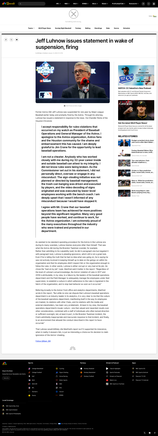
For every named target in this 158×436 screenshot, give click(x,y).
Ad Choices (46, 423)
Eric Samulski (143, 155)
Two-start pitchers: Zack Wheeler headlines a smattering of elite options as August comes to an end (142, 161)
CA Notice (74, 423)
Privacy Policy (53, 423)
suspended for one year (77, 112)
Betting (87, 28)
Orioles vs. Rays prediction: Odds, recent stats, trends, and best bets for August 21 (143, 171)
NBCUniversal (12, 426)
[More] (143, 4)
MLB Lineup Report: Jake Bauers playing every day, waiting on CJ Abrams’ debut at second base (143, 191)
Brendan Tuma (135, 196)
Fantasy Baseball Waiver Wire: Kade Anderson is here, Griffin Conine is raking (142, 151)
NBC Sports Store (31, 423)
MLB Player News (44, 28)
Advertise (4, 423)
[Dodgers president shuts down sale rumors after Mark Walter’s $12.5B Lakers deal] (124, 142)
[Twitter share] (11, 40)
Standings (98, 28)
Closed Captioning (18, 423)
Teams (30, 28)
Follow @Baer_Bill (43, 341)
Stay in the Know (7, 371)
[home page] (8, 3)
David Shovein (135, 165)
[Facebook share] (6, 40)
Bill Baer (39, 53)
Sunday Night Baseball (63, 28)
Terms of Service (82, 423)
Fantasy (78, 28)
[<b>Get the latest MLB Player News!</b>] (136, 110)
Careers (10, 423)
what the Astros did (44, 248)
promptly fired (65, 115)
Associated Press (136, 145)
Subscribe (6, 378)
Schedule (126, 28)
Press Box (39, 423)
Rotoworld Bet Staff (137, 176)
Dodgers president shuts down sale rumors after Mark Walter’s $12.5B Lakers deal (143, 141)
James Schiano (135, 155)
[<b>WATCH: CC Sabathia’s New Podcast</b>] (136, 75)
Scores (116, 28)
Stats (108, 28)
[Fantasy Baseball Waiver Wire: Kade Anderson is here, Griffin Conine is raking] (124, 153)
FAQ (25, 423)
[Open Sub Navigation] (60, 3)
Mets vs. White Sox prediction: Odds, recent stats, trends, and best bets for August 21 (143, 181)
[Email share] (17, 40)
